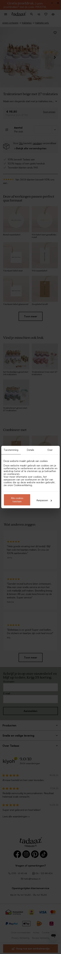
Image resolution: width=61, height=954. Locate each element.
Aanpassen (42, 500)
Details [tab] (30, 449)
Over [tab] (50, 449)
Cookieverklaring (23, 485)
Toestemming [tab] (11, 449)
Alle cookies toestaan (17, 500)
